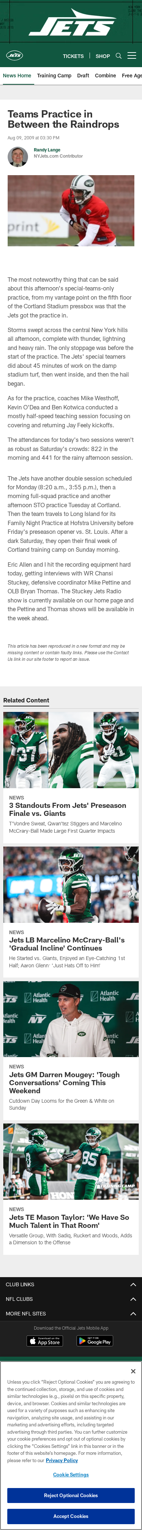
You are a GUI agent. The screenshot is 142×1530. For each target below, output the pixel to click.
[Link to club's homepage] (14, 52)
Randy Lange (47, 149)
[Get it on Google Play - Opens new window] (94, 1344)
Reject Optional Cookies (71, 1495)
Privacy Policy (62, 1460)
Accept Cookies (71, 1516)
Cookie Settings (71, 1474)
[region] (71, 1445)
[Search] (119, 56)
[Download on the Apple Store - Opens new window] (44, 1342)
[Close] (133, 1371)
